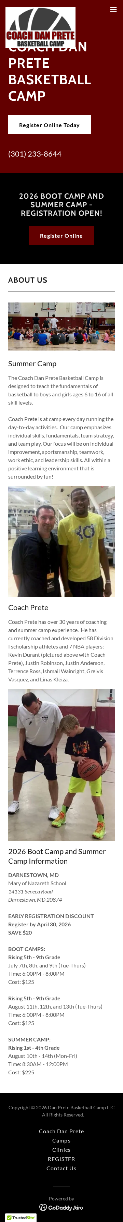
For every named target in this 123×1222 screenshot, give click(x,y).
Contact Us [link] (61, 1168)
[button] (113, 9)
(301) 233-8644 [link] (35, 153)
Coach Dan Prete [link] (61, 1131)
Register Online (61, 235)
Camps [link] (61, 1140)
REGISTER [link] (61, 1159)
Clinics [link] (61, 1149)
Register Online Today (49, 125)
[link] (40, 9)
